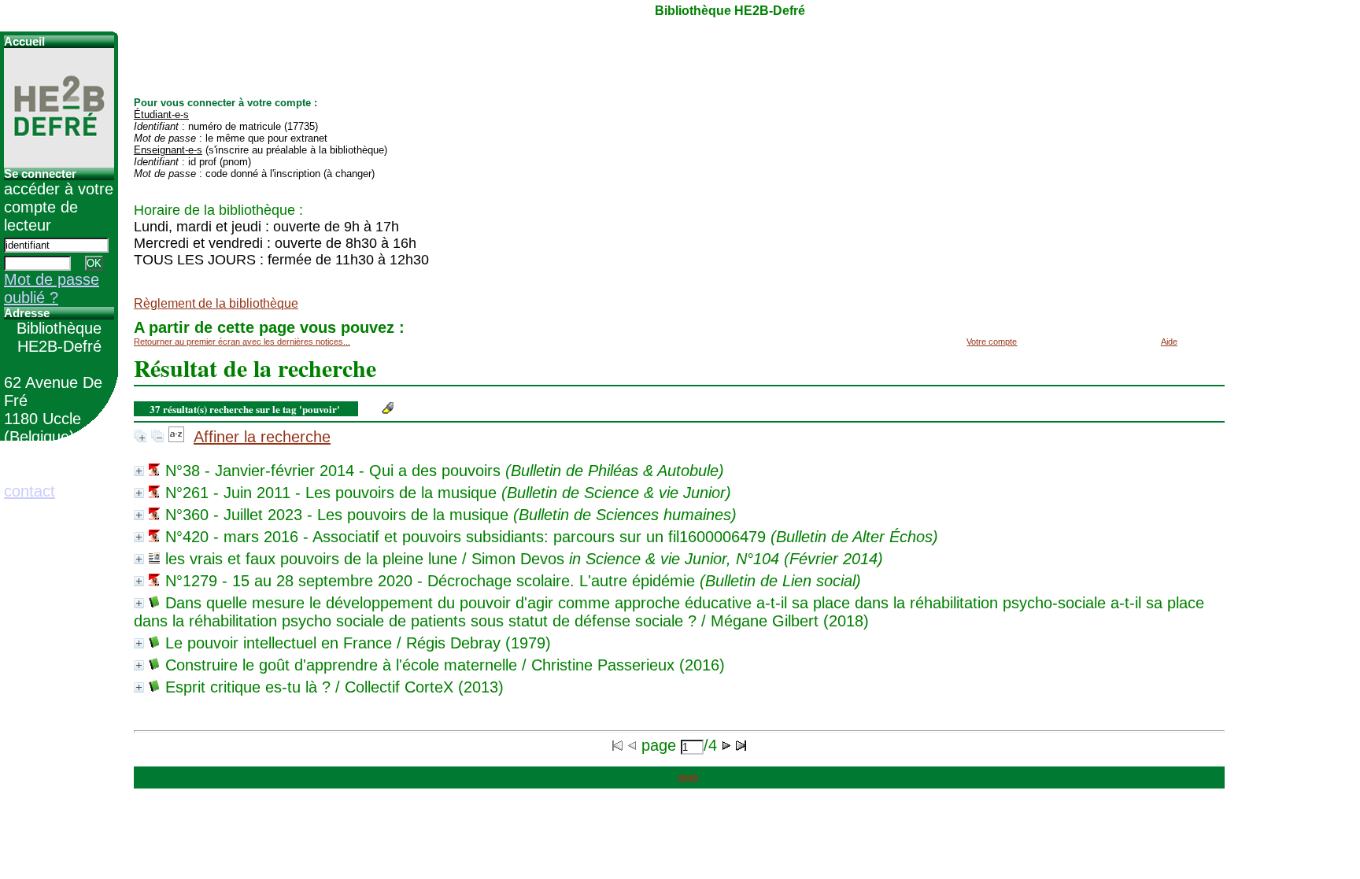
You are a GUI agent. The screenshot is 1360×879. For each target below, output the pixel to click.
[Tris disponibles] (176, 436)
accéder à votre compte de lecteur (58, 207)
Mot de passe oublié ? (51, 288)
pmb (688, 777)
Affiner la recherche (262, 436)
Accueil (24, 41)
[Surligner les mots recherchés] (388, 408)
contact (29, 491)
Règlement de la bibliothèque (216, 303)
